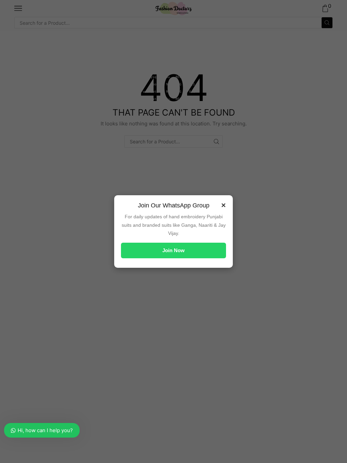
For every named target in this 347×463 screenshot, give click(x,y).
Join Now (173, 250)
